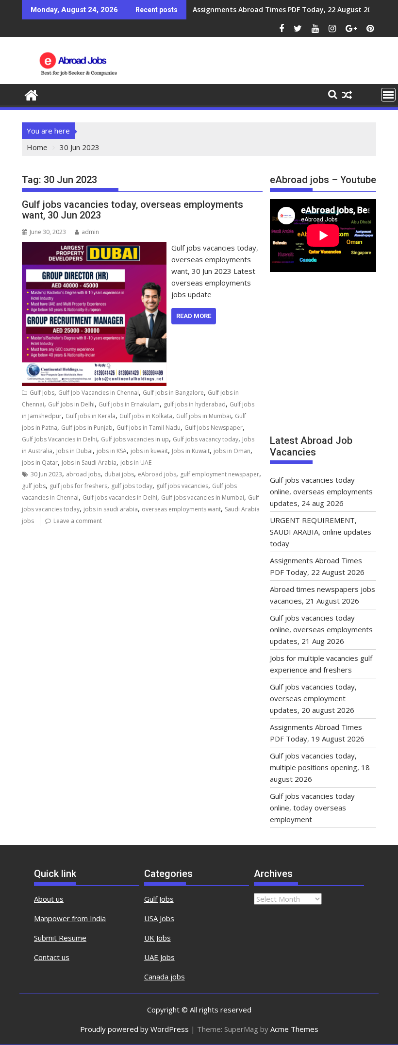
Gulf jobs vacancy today (205, 439)
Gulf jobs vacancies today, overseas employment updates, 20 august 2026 (313, 698)
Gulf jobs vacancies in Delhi (120, 497)
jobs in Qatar (40, 462)
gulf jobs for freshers (78, 486)
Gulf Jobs (42, 392)
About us (49, 899)
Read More (193, 316)
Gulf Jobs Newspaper (213, 427)
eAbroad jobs (157, 474)
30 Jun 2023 (46, 474)
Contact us (51, 957)
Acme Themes (294, 1029)
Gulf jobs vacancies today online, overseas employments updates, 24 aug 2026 (321, 491)
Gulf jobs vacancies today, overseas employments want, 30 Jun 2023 (132, 210)
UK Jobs (157, 938)
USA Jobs (159, 918)
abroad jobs (83, 474)
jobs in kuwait (149, 451)
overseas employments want (181, 509)
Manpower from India (70, 918)
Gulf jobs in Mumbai (203, 416)
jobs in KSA (112, 451)
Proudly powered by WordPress (134, 1029)
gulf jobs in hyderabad (195, 404)
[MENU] (388, 94)
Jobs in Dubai (74, 451)
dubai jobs (119, 474)
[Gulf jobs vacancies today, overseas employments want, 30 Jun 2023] (94, 248)
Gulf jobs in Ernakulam (129, 404)
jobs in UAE (135, 462)
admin (90, 232)
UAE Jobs (159, 957)
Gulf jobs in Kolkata (145, 416)
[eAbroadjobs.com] (31, 94)
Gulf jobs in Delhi (71, 404)
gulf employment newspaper (219, 474)
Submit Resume (60, 938)
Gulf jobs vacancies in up (135, 439)
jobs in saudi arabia (110, 509)
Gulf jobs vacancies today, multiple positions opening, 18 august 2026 (320, 767)
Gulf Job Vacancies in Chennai (98, 392)
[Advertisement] (323, 357)
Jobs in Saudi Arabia (89, 462)
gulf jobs (34, 486)
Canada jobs (164, 976)
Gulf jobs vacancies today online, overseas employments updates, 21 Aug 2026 (321, 629)
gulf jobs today (131, 486)
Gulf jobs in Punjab (87, 427)
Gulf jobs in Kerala (91, 416)
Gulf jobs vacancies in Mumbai (202, 497)
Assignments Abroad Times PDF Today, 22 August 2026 (286, 9)
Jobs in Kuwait (191, 451)
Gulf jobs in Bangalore (173, 392)
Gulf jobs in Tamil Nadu (148, 427)
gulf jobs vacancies (182, 486)
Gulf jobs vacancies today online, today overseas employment (312, 807)
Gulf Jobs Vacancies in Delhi (59, 439)
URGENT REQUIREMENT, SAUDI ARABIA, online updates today (320, 531)
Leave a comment (77, 521)
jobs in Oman (232, 451)
